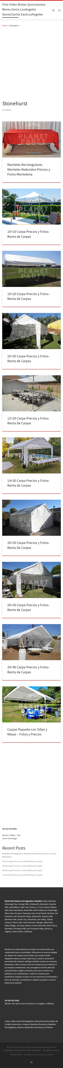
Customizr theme (46, 1055)
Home (4, 25)
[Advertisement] (31, 63)
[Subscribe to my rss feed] (31, 1062)
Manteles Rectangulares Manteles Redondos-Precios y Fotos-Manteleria (28, 169)
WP (21, 1055)
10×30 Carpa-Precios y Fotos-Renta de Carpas (22, 870)
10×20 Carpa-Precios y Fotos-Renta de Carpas (22, 866)
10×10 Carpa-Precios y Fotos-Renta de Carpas (22, 861)
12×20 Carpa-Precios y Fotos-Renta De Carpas (22, 875)
